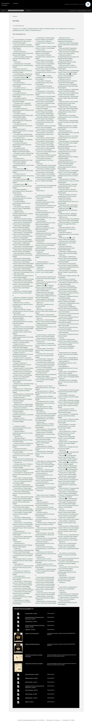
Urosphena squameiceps (68, 594)
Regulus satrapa (68, 375)
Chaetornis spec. (17, 521)
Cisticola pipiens (44, 142)
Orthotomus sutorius (45, 560)
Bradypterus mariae (22, 390)
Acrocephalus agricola (22, 74)
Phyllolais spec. (40, 599)
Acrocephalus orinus (23, 160)
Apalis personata (23, 262)
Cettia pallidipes (23, 501)
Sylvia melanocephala (67, 484)
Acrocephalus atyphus (22, 84)
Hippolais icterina (44, 286)
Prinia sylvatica (66, 347)
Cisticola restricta (44, 145)
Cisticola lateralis (44, 114)
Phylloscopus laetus (68, 116)
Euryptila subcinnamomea (45, 255)
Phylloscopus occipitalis (67, 151)
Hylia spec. (39, 307)
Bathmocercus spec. (18, 307)
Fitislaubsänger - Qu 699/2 (31, 621)
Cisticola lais (44, 111)
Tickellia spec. (62, 582)
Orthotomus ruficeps (46, 539)
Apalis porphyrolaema (23, 266)
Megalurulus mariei (44, 418)
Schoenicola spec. (63, 393)
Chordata (30, 28)
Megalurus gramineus (45, 429)
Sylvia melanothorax (68, 489)
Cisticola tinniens (45, 173)
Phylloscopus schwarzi (68, 205)
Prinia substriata (68, 343)
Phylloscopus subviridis (68, 219)
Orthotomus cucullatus (44, 513)
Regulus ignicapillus (68, 367)
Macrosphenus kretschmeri (45, 403)
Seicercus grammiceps (68, 415)
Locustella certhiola (44, 350)
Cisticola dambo (45, 67)
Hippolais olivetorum (44, 293)
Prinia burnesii (68, 267)
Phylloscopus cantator (67, 66)
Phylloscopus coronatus (67, 80)
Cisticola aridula (22, 585)
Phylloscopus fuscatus (68, 93)
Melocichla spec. (40, 456)
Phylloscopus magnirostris (68, 132)
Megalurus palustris (45, 434)
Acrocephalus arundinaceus (22, 79)
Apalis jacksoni (23, 247)
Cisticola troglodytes (45, 176)
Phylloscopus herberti (68, 103)
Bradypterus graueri (22, 372)
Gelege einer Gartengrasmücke (32, 633)
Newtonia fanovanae (45, 487)
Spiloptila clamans (68, 442)
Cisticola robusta (45, 148)
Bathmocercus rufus (23, 304)
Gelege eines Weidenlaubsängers (32, 644)
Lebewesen (15, 28)
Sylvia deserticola (67, 473)
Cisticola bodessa (22, 592)
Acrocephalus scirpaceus (22, 185)
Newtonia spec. (40, 490)
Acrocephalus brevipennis (23, 99)
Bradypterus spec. (18, 402)
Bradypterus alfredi (22, 331)
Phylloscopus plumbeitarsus (67, 161)
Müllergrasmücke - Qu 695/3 (31, 678)
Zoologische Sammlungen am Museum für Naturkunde (58, 633)
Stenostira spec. (62, 450)
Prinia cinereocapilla (67, 272)
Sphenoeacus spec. (63, 440)
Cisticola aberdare (23, 567)
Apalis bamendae (22, 223)
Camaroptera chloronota (23, 455)
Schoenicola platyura (68, 390)
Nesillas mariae (45, 465)
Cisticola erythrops (45, 72)
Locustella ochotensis (46, 374)
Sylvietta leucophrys (68, 526)
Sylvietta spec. (62, 541)
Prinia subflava (67, 340)
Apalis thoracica (22, 291)
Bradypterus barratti (23, 341)
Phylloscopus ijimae (68, 107)
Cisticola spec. (40, 163)
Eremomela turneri (45, 244)
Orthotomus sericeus (45, 553)
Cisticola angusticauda (21, 577)
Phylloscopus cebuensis (68, 71)
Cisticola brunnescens (22, 601)
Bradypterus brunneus (23, 345)
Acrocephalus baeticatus (22, 89)
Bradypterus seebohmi (22, 398)
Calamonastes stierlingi (23, 439)
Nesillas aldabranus (45, 462)
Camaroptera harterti (23, 459)
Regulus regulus (67, 372)
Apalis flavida (22, 240)
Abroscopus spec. (18, 49)
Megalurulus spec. (41, 422)
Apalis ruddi (23, 273)
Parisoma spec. (40, 591)
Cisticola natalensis (45, 129)
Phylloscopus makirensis (68, 137)
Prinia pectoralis (68, 317)
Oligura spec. (39, 500)
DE (90, 10)
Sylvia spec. (61, 508)
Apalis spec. (16, 289)
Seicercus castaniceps (67, 410)
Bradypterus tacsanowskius (23, 409)
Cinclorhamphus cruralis (23, 555)
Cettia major (23, 497)
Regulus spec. (62, 378)
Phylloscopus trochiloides (68, 234)
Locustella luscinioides (44, 366)
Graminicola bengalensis (44, 263)
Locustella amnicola (45, 344)
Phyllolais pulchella (44, 597)
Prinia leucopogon (67, 307)
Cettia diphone (23, 485)
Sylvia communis (68, 463)
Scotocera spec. (62, 398)
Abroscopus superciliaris (23, 53)
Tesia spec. (61, 565)
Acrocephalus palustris (23, 170)
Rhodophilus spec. (63, 385)
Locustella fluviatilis (44, 359)
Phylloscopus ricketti (67, 191)
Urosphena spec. (62, 592)
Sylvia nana (68, 495)
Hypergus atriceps (45, 324)
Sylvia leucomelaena (68, 480)
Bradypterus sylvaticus (23, 405)
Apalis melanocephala (22, 254)
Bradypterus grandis (23, 368)
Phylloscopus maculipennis (67, 127)
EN (88, 10)
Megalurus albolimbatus (44, 425)
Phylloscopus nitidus (67, 146)
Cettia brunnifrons (23, 474)
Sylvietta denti (68, 518)
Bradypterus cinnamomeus (22, 364)
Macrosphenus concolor (45, 387)
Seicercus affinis (68, 401)
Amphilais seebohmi (23, 213)
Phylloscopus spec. (63, 217)
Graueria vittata (44, 271)
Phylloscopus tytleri (67, 242)
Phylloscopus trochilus (66, 238)
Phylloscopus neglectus (68, 142)
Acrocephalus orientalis (23, 154)
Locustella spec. (40, 381)
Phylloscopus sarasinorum (68, 201)
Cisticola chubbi (44, 61)
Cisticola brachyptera (22, 596)
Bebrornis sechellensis (23, 321)
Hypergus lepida (46, 327)
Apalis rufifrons (23, 276)
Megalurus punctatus (44, 441)
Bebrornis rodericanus (23, 316)
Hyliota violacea (45, 320)
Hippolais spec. (40, 302)
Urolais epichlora (67, 587)
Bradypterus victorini (22, 419)
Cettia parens (23, 506)
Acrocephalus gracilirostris (22, 125)
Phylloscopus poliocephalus (67, 166)
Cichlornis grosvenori (22, 544)
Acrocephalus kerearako (23, 130)
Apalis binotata (21, 226)
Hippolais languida (45, 289)
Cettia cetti (22, 482)
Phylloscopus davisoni (68, 85)
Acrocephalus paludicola (23, 165)
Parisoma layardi (45, 584)
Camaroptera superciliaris (23, 465)
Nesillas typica (44, 470)
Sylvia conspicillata (67, 466)
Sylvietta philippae (68, 531)
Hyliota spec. (39, 318)
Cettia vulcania (23, 518)
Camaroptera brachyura (23, 444)
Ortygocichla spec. (41, 572)
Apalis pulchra (22, 269)
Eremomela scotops (46, 238)
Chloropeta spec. (17, 541)
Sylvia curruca (68, 470)
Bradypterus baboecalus (23, 336)
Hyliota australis (46, 311)
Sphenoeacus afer (66, 437)
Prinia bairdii (67, 260)
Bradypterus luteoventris (22, 380)
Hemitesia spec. (40, 280)
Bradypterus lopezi (22, 375)
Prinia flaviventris (67, 290)
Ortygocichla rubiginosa (45, 565)
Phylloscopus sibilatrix (67, 209)
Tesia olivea (68, 562)
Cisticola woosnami (45, 179)
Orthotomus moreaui (46, 529)
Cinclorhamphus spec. (19, 564)
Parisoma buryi (44, 581)
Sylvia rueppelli (67, 502)
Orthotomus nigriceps (44, 534)
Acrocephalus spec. (18, 194)
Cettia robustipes (23, 509)
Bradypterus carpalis (23, 350)
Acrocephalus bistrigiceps (23, 94)
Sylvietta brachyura (68, 514)
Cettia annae (23, 470)
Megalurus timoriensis (45, 447)
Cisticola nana (45, 126)
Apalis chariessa (22, 229)
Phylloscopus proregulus (68, 175)
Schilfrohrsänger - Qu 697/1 (31, 682)
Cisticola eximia (44, 82)
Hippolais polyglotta (44, 300)
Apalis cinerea (22, 236)
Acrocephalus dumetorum (22, 120)
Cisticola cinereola (44, 64)
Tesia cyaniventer (67, 554)
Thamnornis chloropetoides (67, 571)
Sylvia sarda (68, 506)
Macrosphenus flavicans (45, 392)
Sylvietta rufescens (68, 535)
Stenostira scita (68, 447)
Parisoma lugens (44, 588)
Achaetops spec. (17, 62)
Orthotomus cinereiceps (46, 508)
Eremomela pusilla (45, 232)
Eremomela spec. (40, 241)
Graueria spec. (40, 268)
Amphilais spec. (17, 217)
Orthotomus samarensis (44, 543)
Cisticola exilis (44, 77)
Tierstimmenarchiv (50, 613)
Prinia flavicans (67, 286)
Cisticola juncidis (45, 107)
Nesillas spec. (40, 468)
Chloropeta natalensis (22, 532)
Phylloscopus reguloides (67, 185)
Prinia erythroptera (67, 279)
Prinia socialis (68, 331)
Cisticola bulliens (45, 38)
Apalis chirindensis (23, 233)
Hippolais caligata (45, 282)
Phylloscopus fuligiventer (68, 90)
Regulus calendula (68, 358)
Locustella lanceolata (45, 363)
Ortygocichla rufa (45, 570)
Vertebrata (47, 28)
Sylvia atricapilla (68, 452)
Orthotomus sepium (45, 548)
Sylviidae (33, 30)
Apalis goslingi (21, 243)
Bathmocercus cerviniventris (23, 299)
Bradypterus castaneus (23, 354)
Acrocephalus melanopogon (22, 144)
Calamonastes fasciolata (22, 427)
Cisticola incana (45, 104)
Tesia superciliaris (68, 567)
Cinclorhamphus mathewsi (23, 560)
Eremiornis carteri (44, 196)
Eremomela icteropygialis (44, 227)
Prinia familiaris (68, 283)
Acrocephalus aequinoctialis (22, 70)
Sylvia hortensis (67, 476)
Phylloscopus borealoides (68, 56)
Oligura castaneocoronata (45, 496)
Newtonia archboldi (45, 479)
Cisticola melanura (44, 122)
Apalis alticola (22, 219)
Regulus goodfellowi (67, 362)
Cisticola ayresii (23, 588)
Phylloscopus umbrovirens (66, 247)
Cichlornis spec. (17, 548)
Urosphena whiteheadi (67, 602)
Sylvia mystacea (68, 492)
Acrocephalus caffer (22, 104)
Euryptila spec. (40, 252)
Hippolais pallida (45, 296)
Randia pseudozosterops (68, 353)
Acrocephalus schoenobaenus (22, 180)
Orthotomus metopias (45, 524)
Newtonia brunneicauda (44, 483)
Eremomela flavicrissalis (45, 217)
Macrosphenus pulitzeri (44, 408)
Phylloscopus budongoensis (67, 61)
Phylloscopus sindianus (67, 214)
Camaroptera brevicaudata (22, 450)
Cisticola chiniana (45, 56)
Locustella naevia (46, 370)
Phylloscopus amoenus (66, 39)
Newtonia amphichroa (44, 474)
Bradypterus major (23, 385)
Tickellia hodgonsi (66, 578)
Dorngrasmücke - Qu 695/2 (31, 613)
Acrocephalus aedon (23, 65)
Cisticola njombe (45, 138)
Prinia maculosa (68, 310)
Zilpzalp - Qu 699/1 (29, 701)
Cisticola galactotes (45, 92)
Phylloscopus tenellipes (68, 223)
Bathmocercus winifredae (23, 311)
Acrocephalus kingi (23, 135)
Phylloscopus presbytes (68, 171)
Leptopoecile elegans (45, 335)
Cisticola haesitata (45, 97)
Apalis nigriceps (22, 259)
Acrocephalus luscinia (23, 139)
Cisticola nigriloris (44, 134)
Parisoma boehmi (44, 578)
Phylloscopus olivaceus (68, 156)
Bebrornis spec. (17, 325)
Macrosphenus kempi (45, 397)
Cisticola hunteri (45, 100)
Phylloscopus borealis (68, 52)
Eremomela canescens (45, 212)
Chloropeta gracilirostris (23, 527)
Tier (20, 28)
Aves (61, 28)
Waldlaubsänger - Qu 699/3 (31, 698)
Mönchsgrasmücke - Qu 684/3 (32, 674)
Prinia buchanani (68, 264)
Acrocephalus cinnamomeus (23, 110)
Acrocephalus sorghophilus (22, 191)
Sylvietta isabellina (67, 522)
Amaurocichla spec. (18, 210)
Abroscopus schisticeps (23, 46)
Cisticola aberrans (22, 572)
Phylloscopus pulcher (68, 180)
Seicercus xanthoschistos (67, 432)
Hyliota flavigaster (46, 315)
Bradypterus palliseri (23, 394)
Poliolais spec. (62, 255)
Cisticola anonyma (22, 582)
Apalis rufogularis (23, 279)
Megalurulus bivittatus (46, 414)
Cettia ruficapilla (22, 513)
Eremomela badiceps (45, 207)
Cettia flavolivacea (23, 489)
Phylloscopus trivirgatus (67, 228)
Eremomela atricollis (45, 201)
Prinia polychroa (68, 321)
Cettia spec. (16, 515)
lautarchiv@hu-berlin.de (28, 720)
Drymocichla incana (45, 187)
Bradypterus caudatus (23, 359)
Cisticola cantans (44, 42)
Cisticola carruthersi (46, 47)
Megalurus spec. (40, 444)
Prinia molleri (68, 314)
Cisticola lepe (45, 117)
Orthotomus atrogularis (44, 503)
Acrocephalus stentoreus (22, 197)
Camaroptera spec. (18, 462)
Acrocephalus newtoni (21, 149)
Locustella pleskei (46, 378)
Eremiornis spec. (40, 198)
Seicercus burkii (68, 405)
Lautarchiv (15, 3)
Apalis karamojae (22, 250)
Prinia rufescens (68, 328)
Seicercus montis (68, 420)
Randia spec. (62, 356)
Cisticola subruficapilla (45, 166)
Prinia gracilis (68, 297)
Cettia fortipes (22, 493)
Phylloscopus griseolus (68, 97)
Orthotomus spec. (41, 557)
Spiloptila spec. (62, 445)
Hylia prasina (44, 305)
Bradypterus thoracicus (23, 414)
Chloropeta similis (22, 538)
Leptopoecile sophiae (45, 339)
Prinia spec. (61, 337)
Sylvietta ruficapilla (68, 539)
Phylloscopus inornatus (67, 111)
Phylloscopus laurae (68, 122)
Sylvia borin (67, 456)
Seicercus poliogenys (67, 425)
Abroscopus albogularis (22, 41)
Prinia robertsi (68, 324)
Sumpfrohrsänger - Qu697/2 (31, 690)
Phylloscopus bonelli (67, 48)
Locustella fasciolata (44, 355)
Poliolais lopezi (67, 252)
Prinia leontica (68, 304)
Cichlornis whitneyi (23, 551)
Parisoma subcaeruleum (45, 593)
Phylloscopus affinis (45, 602)
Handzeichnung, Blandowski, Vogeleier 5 (34, 663)
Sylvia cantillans (67, 459)
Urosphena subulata (68, 598)
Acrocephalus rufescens (23, 175)
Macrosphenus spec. (41, 411)
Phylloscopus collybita (67, 75)
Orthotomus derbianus (45, 519)
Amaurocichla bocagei (21, 207)
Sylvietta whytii (68, 547)
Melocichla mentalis (44, 452)
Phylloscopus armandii (68, 44)
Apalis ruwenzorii (23, 283)
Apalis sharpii (23, 286)
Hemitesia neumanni (45, 277)
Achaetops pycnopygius (22, 58)
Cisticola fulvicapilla (44, 87)
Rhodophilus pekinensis (68, 381)
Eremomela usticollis (45, 248)
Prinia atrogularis (67, 257)
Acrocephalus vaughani (22, 203)
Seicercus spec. (62, 429)
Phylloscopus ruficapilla (67, 196)
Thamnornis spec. (63, 575)
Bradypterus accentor (23, 327)
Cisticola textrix (45, 169)
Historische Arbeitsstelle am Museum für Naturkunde (57, 654)
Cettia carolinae (23, 478)
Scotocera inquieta (68, 395)
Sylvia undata (67, 511)
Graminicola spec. (41, 267)
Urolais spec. (62, 590)
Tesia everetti (68, 559)
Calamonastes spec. (18, 436)
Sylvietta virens (67, 544)
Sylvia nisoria (67, 499)
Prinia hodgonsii (66, 300)
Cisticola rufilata (44, 160)
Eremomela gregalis (45, 222)
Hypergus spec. (40, 330)
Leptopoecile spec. (41, 341)
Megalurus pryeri (45, 438)
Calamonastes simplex (22, 432)
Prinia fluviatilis (68, 293)
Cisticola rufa (45, 152)
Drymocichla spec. (41, 190)
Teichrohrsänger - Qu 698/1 (31, 694)
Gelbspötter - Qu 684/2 (30, 629)
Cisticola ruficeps (45, 155)
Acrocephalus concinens (23, 115)
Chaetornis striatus (23, 523)
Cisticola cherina (43, 51)
